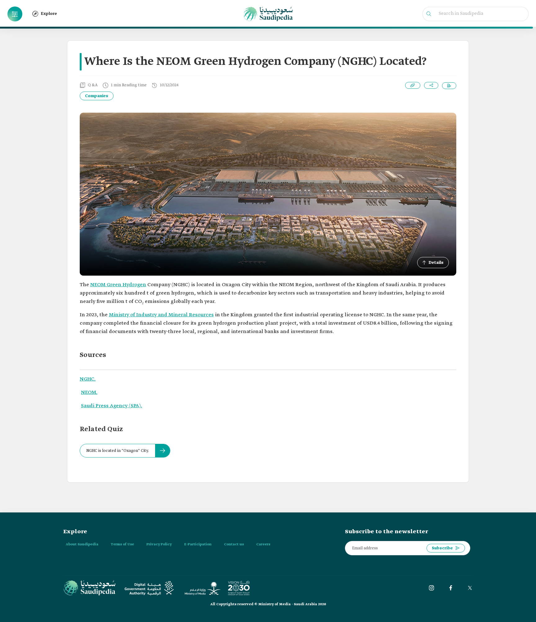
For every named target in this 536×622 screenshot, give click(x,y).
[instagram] (431, 588)
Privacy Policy (159, 544)
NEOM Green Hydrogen (118, 285)
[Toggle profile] (14, 14)
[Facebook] (450, 588)
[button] (14, 14)
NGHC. (88, 379)
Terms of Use (122, 544)
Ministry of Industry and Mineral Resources (161, 315)
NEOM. (89, 392)
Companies (96, 96)
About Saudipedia (82, 544)
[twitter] (470, 588)
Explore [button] (49, 13)
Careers (263, 544)
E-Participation (198, 544)
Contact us (234, 544)
